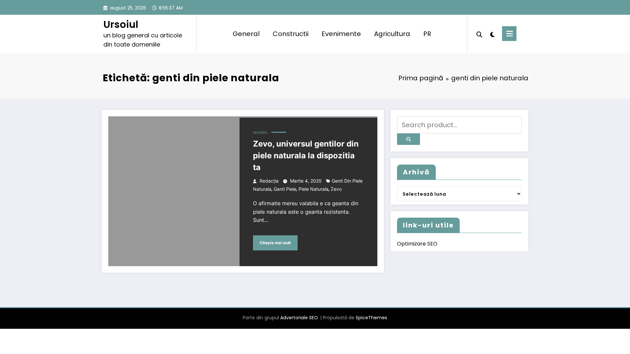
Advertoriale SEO (299, 317)
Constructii (290, 33)
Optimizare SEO (417, 243)
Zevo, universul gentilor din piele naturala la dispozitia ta (306, 155)
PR (427, 33)
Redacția (269, 181)
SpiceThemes (371, 317)
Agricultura (392, 33)
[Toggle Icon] (509, 33)
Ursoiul (120, 24)
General (246, 33)
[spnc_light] (492, 33)
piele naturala (313, 189)
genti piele (285, 189)
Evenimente (341, 33)
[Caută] (479, 34)
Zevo (336, 189)
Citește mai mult (275, 242)
